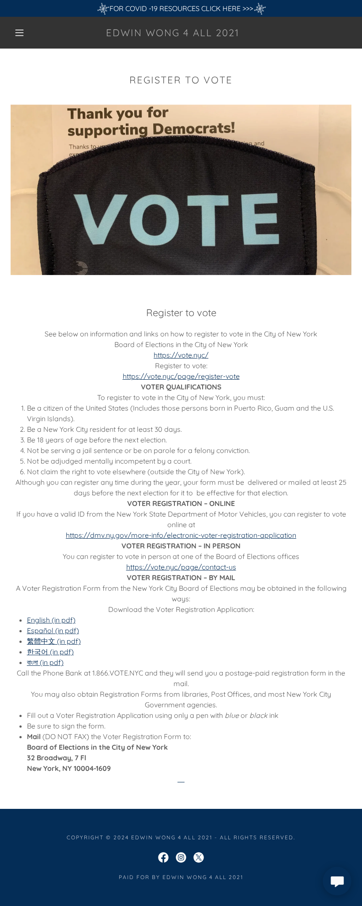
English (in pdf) (51, 619)
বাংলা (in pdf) (45, 662)
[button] (19, 33)
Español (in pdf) (53, 630)
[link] (172, 33)
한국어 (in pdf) (50, 651)
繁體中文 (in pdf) (54, 641)
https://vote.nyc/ (181, 355)
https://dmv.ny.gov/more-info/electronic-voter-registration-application (181, 535)
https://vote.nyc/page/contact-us (181, 566)
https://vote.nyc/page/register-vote (181, 376)
